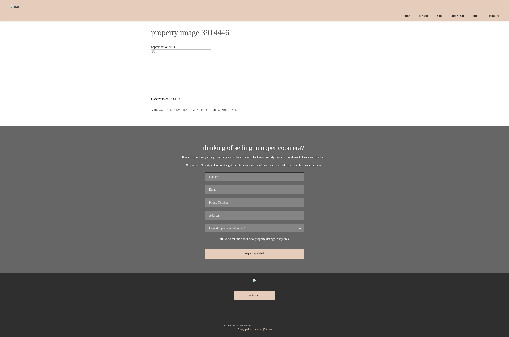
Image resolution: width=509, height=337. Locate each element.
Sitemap (268, 329)
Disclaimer (258, 329)
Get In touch (254, 295)
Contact (494, 15)
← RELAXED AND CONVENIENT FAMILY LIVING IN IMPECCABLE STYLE (194, 109)
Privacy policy (244, 329)
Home (406, 15)
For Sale (423, 15)
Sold (440, 15)
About (476, 15)
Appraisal (457, 15)
